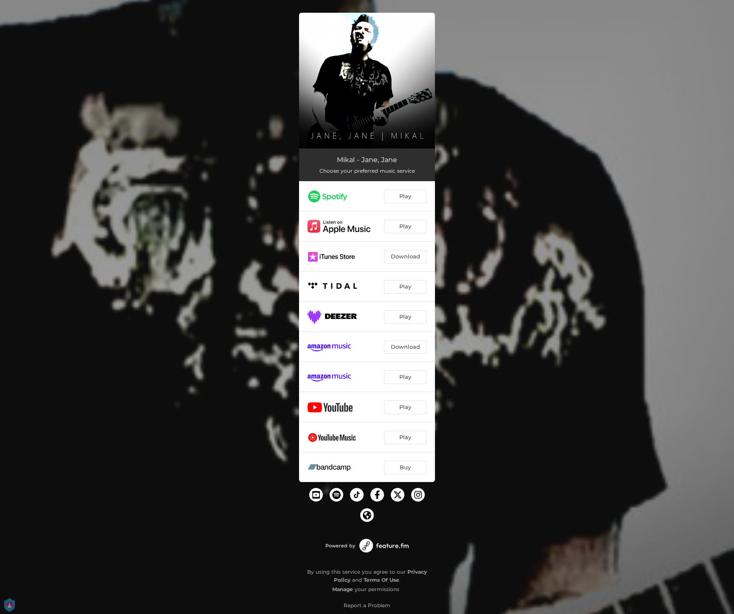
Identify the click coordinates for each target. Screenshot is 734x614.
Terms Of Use (381, 580)
